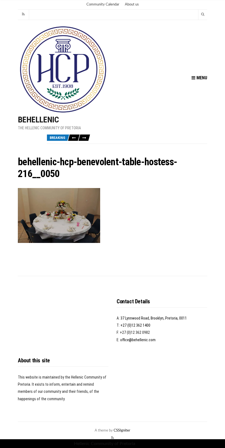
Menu (201, 77)
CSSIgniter (122, 430)
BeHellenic (38, 119)
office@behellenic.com (138, 340)
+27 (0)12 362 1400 (135, 325)
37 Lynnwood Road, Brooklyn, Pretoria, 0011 (153, 318)
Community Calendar (102, 4)
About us (132, 4)
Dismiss (143, 443)
